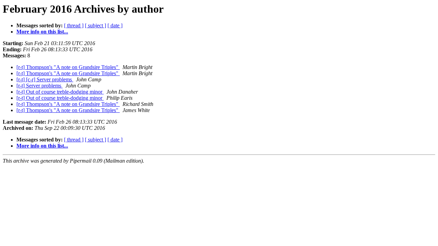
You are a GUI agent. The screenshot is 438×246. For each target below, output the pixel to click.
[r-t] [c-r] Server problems (44, 79)
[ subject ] (95, 25)
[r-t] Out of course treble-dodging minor (60, 92)
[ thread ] (73, 25)
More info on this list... (42, 32)
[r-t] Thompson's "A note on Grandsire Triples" (68, 67)
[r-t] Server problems (39, 85)
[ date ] (115, 25)
